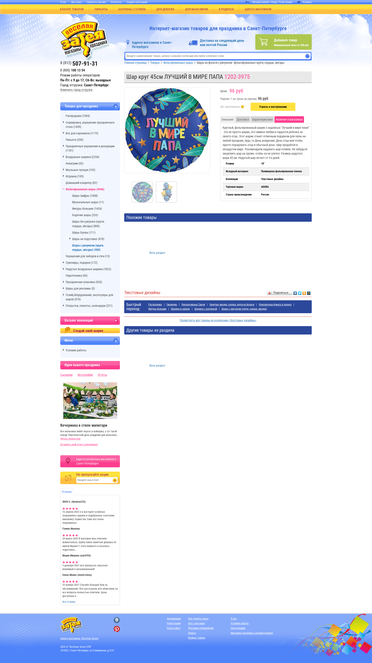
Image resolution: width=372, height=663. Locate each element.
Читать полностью (70, 438)
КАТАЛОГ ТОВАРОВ (72, 9)
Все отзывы (68, 601)
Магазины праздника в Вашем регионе (252, 633)
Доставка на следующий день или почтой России (222, 43)
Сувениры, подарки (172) (81, 262)
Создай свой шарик (136, 2)
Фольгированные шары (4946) (85, 189)
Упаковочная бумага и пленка (275, 304)
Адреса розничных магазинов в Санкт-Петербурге (96, 461)
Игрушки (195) (75, 176)
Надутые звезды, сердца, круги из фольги (231, 304)
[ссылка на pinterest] (117, 629)
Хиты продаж (238, 628)
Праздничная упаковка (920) (84, 282)
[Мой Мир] (309, 292)
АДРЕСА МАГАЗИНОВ (258, 9)
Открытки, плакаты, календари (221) (89, 305)
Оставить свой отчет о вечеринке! (79, 444)
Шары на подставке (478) (88, 239)
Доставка (76, 2)
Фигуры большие (157, 308)
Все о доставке (196, 623)
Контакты (116, 2)
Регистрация (285, 2)
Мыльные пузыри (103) (80, 170)
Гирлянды (171, 304)
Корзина (307, 2)
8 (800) (72, 70)
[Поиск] (307, 56)
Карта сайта (173, 628)
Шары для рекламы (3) (80, 288)
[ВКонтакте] (295, 292)
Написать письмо (96, 2)
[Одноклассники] (304, 292)
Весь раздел (157, 252)
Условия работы (76, 350)
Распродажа (155, 304)
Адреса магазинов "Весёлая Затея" (79, 638)
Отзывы (67, 491)
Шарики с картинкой (205, 308)
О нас (63, 2)
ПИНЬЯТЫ (101, 9)
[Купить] (232, 107)
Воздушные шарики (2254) (82, 157)
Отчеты (102, 374)
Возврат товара (196, 637)
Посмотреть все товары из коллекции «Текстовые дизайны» (218, 320)
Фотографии (85, 374)
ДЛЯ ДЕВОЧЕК (165, 9)
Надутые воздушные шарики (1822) (88, 269)
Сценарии (66, 374)
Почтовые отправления (201, 628)
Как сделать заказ (198, 618)
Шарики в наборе (180, 308)
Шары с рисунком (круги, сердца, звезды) (244, 308)
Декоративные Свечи (193, 304)
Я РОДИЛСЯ (226, 9)
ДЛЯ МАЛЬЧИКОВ (196, 9)
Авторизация (174, 618)
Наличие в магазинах (289, 119)
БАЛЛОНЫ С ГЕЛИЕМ (132, 9)
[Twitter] (300, 292)
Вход (273, 2)
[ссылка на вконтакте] (117, 620)
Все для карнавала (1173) (82, 133)
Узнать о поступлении (273, 106)
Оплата (192, 633)
